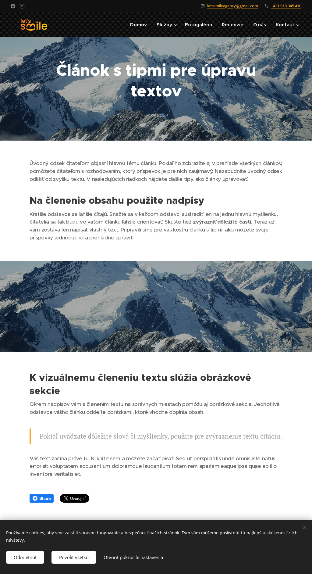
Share (45, 498)
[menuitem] (140, 24)
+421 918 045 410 (286, 6)
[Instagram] (22, 6)
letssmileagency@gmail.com (232, 6)
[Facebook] (13, 6)
